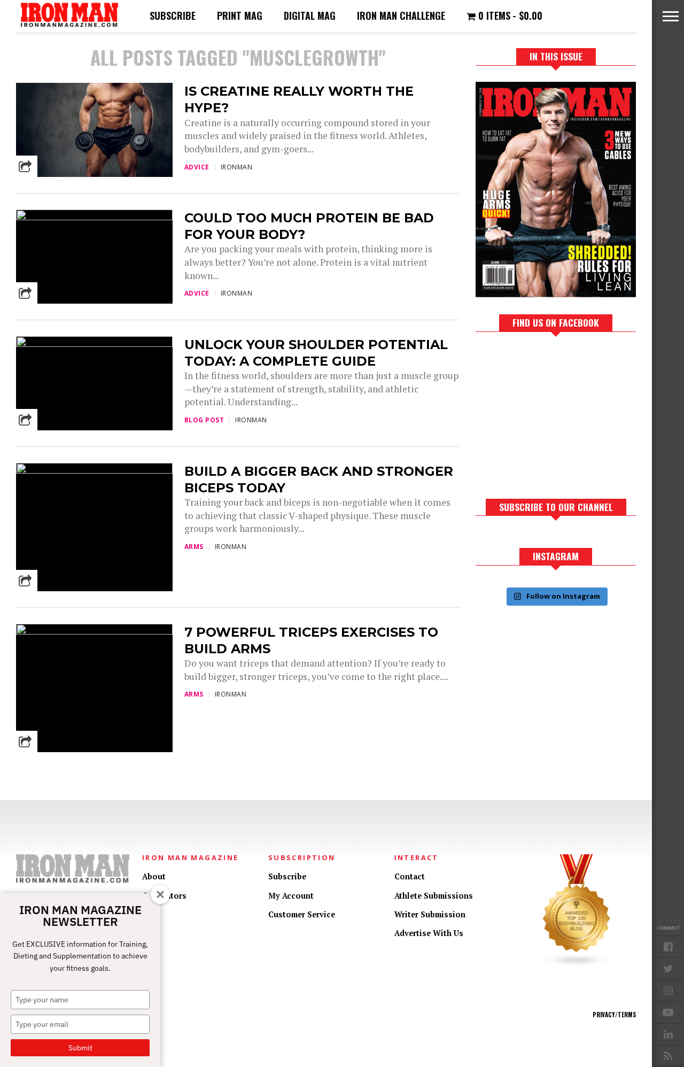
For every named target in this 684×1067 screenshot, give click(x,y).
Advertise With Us (428, 933)
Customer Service (301, 914)
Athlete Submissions (433, 896)
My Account (291, 896)
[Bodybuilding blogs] (576, 965)
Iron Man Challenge (401, 15)
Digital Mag (310, 15)
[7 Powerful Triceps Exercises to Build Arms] (94, 631)
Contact (409, 876)
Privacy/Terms (614, 1014)
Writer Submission (429, 914)
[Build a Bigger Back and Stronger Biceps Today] (94, 470)
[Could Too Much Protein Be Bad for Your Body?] (94, 217)
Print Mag (239, 15)
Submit (80, 1048)
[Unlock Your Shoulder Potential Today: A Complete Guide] (94, 344)
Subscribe (173, 15)
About (154, 876)
